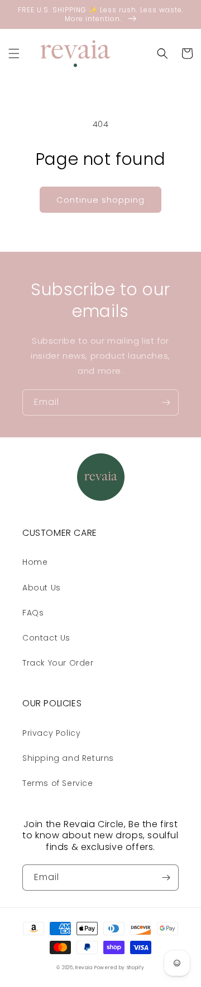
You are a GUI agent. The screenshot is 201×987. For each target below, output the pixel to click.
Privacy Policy (51, 733)
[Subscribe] (166, 402)
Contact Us (46, 637)
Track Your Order (58, 662)
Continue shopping (100, 200)
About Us (41, 587)
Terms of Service (57, 783)
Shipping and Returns (68, 758)
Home (34, 562)
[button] (14, 53)
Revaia (83, 967)
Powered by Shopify (119, 967)
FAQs (33, 612)
